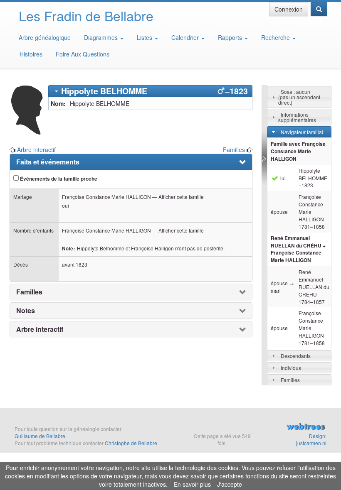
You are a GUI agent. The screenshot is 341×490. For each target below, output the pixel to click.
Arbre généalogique (45, 37)
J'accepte (229, 484)
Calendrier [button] (185, 37)
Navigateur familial (302, 131)
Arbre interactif (36, 149)
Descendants (296, 355)
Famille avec (298, 151)
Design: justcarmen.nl (311, 439)
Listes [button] (145, 37)
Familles (234, 149)
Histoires (31, 54)
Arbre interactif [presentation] (39, 329)
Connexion (288, 9)
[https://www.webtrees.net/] (304, 427)
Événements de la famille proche (58, 178)
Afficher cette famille (181, 196)
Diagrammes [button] (101, 37)
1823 (81, 264)
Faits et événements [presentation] (47, 162)
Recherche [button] (276, 37)
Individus (291, 367)
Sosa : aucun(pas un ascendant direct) (299, 97)
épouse (279, 211)
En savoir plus (192, 484)
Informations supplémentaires (297, 117)
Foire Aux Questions (82, 54)
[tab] (150, 91)
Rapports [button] (231, 37)
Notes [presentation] (25, 310)
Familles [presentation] (29, 292)
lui (282, 177)
